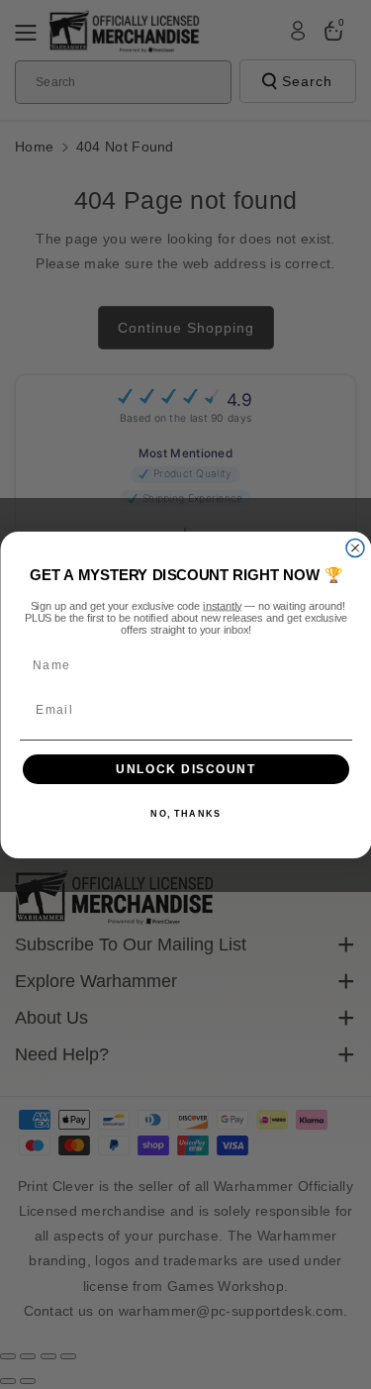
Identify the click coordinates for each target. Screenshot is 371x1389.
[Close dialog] (355, 547)
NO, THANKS (185, 814)
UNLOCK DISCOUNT (186, 768)
